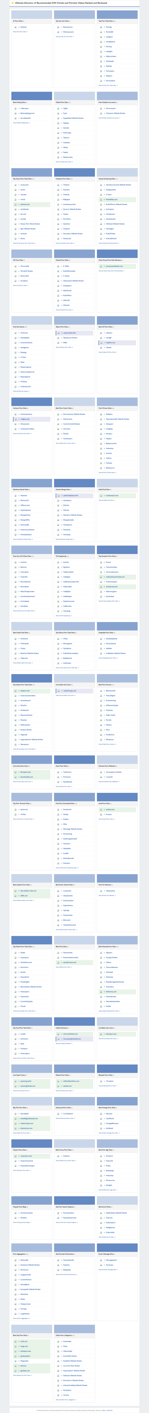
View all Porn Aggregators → (21, 1318)
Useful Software (61, 1028)
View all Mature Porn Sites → (65, 1090)
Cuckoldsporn (68, 1114)
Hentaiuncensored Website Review (118, 185)
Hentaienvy (67, 500)
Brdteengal (110, 1171)
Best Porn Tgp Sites (105, 1150)
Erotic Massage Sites (106, 1254)
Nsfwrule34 (24, 276)
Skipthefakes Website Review (116, 1213)
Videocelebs (67, 587)
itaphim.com (110, 343)
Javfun (22, 190)
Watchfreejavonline (27, 591)
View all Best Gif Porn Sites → (108, 352)
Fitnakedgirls (24, 982)
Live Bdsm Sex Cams (106, 1028)
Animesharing (111, 700)
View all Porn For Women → (107, 895)
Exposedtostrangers (27, 1166)
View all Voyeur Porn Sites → (22, 1170)
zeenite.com (67, 1086)
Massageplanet (111, 1260)
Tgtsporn (109, 953)
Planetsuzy (110, 739)
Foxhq (108, 1166)
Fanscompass (111, 108)
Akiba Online (110, 715)
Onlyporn (66, 229)
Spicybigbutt (24, 1284)
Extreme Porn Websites (107, 766)
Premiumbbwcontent (70, 957)
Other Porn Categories (64, 1335)
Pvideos (66, 819)
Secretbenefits (25, 118)
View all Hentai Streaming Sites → (109, 243)
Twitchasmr (67, 772)
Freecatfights (110, 696)
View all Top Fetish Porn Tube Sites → (24, 1011)
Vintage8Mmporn (112, 1123)
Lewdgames (24, 347)
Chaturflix (23, 577)
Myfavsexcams (68, 32)
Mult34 (65, 434)
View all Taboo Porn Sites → (64, 347)
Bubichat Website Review (29, 653)
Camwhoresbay (111, 567)
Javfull (22, 199)
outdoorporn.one (112, 495)
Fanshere (66, 190)
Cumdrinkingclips (26, 1001)
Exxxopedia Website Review (30, 1289)
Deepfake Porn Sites (106, 633)
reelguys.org (25, 419)
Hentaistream (111, 219)
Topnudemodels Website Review (117, 419)
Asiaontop (109, 448)
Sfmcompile (24, 266)
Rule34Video (110, 234)
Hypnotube (24, 997)
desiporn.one (25, 691)
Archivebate (24, 601)
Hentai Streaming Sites (107, 179)
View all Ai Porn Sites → (20, 31)
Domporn (66, 863)
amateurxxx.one (111, 587)
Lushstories (67, 891)
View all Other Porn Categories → (66, 1399)
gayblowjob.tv (25, 1356)
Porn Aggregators (19, 1254)
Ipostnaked (110, 596)
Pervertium (24, 967)
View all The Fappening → (64, 615)
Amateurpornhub (69, 204)
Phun (108, 730)
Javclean (23, 195)
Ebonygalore (67, 644)
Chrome (66, 1395)
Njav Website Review (28, 229)
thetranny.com (111, 992)
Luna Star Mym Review (71, 1366)
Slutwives (109, 710)
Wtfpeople (110, 61)
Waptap (66, 123)
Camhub (23, 562)
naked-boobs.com (26, 1123)
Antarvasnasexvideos (28, 696)
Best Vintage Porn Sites (107, 1108)
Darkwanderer (68, 901)
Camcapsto (24, 572)
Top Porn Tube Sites (106, 21)
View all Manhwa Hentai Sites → (23, 539)
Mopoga (23, 352)
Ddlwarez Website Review (72, 1376)
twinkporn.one (25, 1351)
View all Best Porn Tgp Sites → (108, 1190)
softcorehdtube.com (70, 1034)
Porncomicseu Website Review (74, 414)
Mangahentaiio (68, 520)
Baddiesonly (67, 658)
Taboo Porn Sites (62, 327)
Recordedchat (25, 582)
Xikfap (65, 147)
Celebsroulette (68, 572)
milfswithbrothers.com (71, 1081)
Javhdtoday (24, 209)
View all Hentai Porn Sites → (64, 310)
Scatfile (65, 853)
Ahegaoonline (111, 190)
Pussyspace (110, 71)
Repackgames (25, 377)
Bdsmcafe (66, 920)
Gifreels (108, 347)
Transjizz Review (111, 957)
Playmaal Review (26, 715)
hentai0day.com (111, 199)
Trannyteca (110, 987)
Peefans (109, 725)
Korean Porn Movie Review (30, 224)
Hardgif (108, 338)
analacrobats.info (70, 333)
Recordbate (24, 587)
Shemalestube (111, 997)
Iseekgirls (109, 51)
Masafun (23, 705)
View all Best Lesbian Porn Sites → (23, 900)
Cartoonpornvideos (27, 429)
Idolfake (109, 648)
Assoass (109, 814)
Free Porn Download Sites (65, 803)
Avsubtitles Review (70, 1356)
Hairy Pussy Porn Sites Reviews (110, 260)
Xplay (22, 362)
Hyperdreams (68, 905)
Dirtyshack (24, 1039)
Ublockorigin (67, 1351)
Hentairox (66, 530)
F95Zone (23, 382)
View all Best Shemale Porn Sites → (109, 1011)
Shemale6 (109, 972)
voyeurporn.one (26, 1156)
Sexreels (66, 128)
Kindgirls (109, 1185)
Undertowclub (25, 386)
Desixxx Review (26, 730)
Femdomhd (67, 809)
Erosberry (109, 1156)
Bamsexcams (68, 27)
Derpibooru (67, 286)
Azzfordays (67, 663)
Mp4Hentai (67, 291)
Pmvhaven (67, 777)
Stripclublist (110, 1232)
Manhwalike (24, 525)
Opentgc (66, 910)
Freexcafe (109, 1161)
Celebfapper (67, 596)
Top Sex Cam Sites (62, 21)
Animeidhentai (111, 238)
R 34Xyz (66, 266)
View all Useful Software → (64, 1043)
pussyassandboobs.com (114, 266)
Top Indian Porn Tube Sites (22, 685)
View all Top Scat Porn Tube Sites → (24, 1058)
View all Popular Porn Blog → (22, 1222)
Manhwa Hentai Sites (20, 489)
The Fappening (61, 556)
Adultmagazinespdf (70, 839)
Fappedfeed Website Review (73, 118)
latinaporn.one (25, 772)
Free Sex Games (18, 327)
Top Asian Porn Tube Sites (22, 179)
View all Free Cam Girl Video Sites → (24, 611)
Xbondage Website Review (72, 829)
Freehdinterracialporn (70, 653)
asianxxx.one (25, 204)
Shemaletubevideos (113, 1001)
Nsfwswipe (67, 133)
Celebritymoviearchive (71, 582)
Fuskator (109, 463)
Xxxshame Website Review (30, 1265)
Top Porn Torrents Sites (21, 803)
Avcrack (23, 214)
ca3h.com (23, 1341)
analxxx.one (110, 809)
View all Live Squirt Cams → (21, 1090)
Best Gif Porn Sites (105, 327)
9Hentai (66, 505)
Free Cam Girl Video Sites (22, 556)
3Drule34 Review (26, 271)
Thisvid (22, 1006)
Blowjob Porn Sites (105, 1075)
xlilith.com (24, 896)
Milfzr (65, 343)
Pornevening (67, 834)
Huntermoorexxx (26, 1213)
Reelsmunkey (68, 157)
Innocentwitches (26, 343)
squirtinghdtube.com (27, 1086)
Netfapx (109, 66)
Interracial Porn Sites (63, 1108)
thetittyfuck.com (26, 1128)
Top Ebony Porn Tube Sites (65, 633)
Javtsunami (24, 185)
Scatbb (22, 1034)
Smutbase (24, 281)
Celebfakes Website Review (116, 653)
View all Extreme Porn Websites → (109, 781)
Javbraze (23, 234)
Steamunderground (27, 372)
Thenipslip (66, 611)
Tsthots (108, 962)
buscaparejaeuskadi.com (72, 1039)
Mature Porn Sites (62, 1075)
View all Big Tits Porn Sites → (22, 1133)
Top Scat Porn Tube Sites (22, 1028)
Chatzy (22, 648)
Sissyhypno (67, 1390)
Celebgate (66, 577)
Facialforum (110, 735)
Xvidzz (22, 1299)
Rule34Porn (67, 295)
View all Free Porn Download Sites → (67, 868)
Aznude (66, 562)
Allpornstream (111, 56)
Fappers (109, 439)
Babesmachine (111, 443)
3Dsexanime (24, 424)
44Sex (65, 639)
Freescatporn (25, 1053)
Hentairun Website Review (72, 515)
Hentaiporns (67, 525)
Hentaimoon (110, 214)
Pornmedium (110, 81)
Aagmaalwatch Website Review (31, 739)
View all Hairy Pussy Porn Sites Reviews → (111, 271)
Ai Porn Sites (17, 21)
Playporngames (25, 367)
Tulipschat (24, 658)
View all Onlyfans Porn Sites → (65, 243)
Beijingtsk (66, 199)
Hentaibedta (24, 338)
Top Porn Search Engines (64, 1207)
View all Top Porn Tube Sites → (108, 85)
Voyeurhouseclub (26, 1161)
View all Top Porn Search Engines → (67, 1222)
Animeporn (110, 209)
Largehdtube (24, 1314)
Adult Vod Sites (104, 489)
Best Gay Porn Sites (20, 1335)
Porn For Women (105, 885)
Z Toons (109, 195)
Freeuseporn (24, 992)
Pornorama (24, 1270)
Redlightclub (110, 1227)
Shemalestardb (68, 1260)
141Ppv (23, 814)
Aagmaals (23, 735)
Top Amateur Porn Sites (107, 556)
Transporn (66, 844)
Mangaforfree (25, 515)
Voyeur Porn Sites (19, 1150)
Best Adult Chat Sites (20, 633)
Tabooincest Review (70, 338)
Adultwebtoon (25, 510)
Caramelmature (25, 1280)
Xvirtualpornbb (68, 858)
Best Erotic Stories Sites (64, 885)
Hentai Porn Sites (62, 260)
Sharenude (67, 238)
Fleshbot (23, 1218)
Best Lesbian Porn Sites (21, 885)
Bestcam (23, 567)
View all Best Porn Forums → (107, 744)
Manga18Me (25, 520)
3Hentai (66, 510)
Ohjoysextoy (110, 891)
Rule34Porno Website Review (116, 204)
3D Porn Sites (18, 260)
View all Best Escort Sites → (107, 1237)
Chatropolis (24, 644)
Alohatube (24, 1294)
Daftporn (66, 1156)
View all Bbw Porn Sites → (64, 967)
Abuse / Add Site (107, 1410)
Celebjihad (67, 591)
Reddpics (109, 414)
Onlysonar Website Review (115, 113)
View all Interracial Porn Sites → (65, 1118)
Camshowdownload (27, 596)
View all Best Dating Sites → (21, 123)
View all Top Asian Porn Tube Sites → (24, 243)
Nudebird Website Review (72, 1361)
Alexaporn (109, 424)
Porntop (109, 47)
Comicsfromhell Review (71, 424)
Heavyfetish (24, 977)
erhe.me (23, 1366)
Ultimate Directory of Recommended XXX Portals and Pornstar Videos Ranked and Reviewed (59, 3)
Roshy (22, 238)
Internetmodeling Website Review (75, 1385)
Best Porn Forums (105, 685)
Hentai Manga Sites (63, 489)
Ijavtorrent (24, 809)
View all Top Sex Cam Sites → (65, 36)
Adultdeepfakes (111, 639)
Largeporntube (25, 1275)
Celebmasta (67, 606)
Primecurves (110, 1180)
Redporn (109, 76)
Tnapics (65, 214)
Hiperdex (23, 495)
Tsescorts (109, 1218)
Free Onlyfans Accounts (107, 102)
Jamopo (109, 453)
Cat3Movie (110, 1119)
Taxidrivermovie (68, 601)
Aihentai (23, 27)
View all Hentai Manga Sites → (65, 539)
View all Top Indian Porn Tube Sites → (24, 749)
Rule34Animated (69, 271)
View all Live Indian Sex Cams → (66, 695)
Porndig (109, 27)
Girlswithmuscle (26, 962)
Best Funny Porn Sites (63, 1150)
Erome (108, 562)
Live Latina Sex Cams (20, 766)
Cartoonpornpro (26, 414)
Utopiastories (68, 896)
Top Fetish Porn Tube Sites (22, 947)
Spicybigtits (24, 1114)
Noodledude (67, 782)
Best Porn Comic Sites (64, 408)
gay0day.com (25, 1371)
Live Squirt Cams (19, 1075)
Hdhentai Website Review (115, 224)
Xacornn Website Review (72, 209)
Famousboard (111, 644)
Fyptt (65, 113)
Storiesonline (67, 915)
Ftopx (65, 1346)
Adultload (109, 1128)
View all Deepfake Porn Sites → (108, 658)
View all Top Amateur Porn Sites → (109, 601)
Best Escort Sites (104, 1207)
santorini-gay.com (70, 691)
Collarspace (24, 108)
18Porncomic (25, 505)
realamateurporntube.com (115, 577)
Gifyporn (109, 333)
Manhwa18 (24, 500)
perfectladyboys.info (71, 495)
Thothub (66, 185)
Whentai (66, 305)
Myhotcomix (67, 419)
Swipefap (66, 142)
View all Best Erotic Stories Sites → (66, 929)
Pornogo (23, 1309)
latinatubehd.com (26, 777)
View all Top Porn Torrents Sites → (23, 819)
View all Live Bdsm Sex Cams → (108, 1038)
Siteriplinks (67, 848)
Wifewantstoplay (112, 705)
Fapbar (65, 152)
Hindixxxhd (24, 710)
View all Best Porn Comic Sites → (66, 443)
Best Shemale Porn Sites (107, 947)
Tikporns (66, 138)
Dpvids (22, 972)
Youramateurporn (112, 572)
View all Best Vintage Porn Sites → (109, 1133)
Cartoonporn (67, 439)
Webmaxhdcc (25, 725)
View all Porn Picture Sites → (107, 472)
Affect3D (66, 300)
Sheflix (108, 1006)
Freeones (66, 1265)
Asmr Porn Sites (61, 766)
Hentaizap (66, 535)
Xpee (22, 1044)
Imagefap (109, 429)
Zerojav (65, 814)
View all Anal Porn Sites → (107, 819)
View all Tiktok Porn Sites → (64, 162)
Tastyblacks (67, 648)
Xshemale (109, 977)
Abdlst (22, 953)
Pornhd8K (109, 32)
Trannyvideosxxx (112, 967)
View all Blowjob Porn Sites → (108, 1086)
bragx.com (24, 1346)
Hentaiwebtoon (26, 535)
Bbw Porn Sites (61, 947)
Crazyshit (109, 777)
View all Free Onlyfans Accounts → (109, 118)
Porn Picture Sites (105, 408)
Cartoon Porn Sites (20, 408)
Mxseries (23, 720)
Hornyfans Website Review (73, 234)
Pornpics (109, 434)
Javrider (23, 219)
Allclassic (109, 1114)
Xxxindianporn (25, 700)
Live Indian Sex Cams (63, 685)
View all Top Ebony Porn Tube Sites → (67, 667)
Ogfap (65, 108)
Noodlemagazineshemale (115, 982)
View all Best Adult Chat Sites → (23, 663)
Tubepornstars (25, 1304)
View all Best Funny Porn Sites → (66, 1160)
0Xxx (65, 824)
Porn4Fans (67, 219)
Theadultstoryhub (69, 925)
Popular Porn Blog (19, 1207)
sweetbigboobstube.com (29, 1119)
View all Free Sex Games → (21, 391)
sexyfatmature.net (69, 962)
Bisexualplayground (27, 113)
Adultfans (66, 224)
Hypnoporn (24, 957)
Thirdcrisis (24, 333)
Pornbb (108, 720)
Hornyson (66, 429)
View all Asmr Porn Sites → (64, 786)
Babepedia (67, 1270)
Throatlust (109, 1081)
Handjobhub (110, 42)
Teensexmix (24, 744)
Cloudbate (24, 606)
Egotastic (66, 567)
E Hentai (66, 276)
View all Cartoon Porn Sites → (22, 433)
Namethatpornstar (69, 1218)
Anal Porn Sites (104, 803)
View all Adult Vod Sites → (107, 500)
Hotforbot (24, 639)
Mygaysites (24, 1361)
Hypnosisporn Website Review (74, 1371)
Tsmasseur (109, 1265)
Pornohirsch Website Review (73, 1380)
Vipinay (108, 458)
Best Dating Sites (19, 102)
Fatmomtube (67, 953)
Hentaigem (110, 229)
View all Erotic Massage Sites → (108, 1269)
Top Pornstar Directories (64, 1254)
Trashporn (24, 1049)
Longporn (109, 37)
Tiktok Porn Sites (62, 102)
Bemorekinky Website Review (31, 987)
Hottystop (109, 1175)
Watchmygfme (111, 591)
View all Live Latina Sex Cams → (23, 781)
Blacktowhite (110, 691)
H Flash (23, 357)
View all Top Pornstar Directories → (66, 1274)
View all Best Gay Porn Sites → (22, 1375)
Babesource (110, 468)
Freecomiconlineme (27, 530)
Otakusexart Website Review (73, 281)
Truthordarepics (111, 582)
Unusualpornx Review (114, 772)
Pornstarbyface (68, 1213)
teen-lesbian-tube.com (28, 891)
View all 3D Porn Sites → (20, 285)
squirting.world (25, 1081)
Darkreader (67, 1341)
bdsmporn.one (111, 1034)
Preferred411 (110, 1223)
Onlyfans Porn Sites (63, 179)
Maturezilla (24, 1260)
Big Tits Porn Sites (19, 1108)
